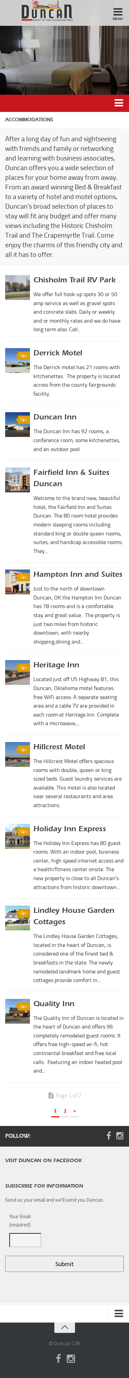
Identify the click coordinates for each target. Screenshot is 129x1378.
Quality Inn (53, 1004)
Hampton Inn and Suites (77, 575)
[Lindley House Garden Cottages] (17, 918)
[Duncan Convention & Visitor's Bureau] (42, 10)
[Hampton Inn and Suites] (17, 582)
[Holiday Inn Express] (17, 836)
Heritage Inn (56, 665)
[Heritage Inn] (17, 672)
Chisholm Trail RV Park (74, 280)
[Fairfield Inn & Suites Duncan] (17, 480)
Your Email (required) (20, 1220)
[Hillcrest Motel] (17, 754)
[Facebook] (109, 1136)
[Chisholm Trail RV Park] (17, 287)
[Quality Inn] (17, 1011)
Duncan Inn (54, 417)
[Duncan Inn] (17, 424)
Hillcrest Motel (59, 747)
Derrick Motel (57, 353)
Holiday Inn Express (69, 829)
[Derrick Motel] (17, 360)
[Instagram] (120, 1136)
